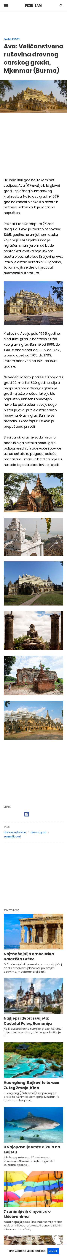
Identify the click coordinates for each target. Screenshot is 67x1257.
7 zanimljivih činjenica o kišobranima (27, 1214)
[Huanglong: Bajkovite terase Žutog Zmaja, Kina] (33, 1060)
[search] (61, 5)
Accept (53, 1251)
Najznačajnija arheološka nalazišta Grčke (29, 956)
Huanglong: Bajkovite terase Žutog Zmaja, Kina (31, 1085)
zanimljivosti (12, 836)
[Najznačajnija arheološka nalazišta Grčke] (33, 931)
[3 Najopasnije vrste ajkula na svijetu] (33, 1125)
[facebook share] (26, 814)
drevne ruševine (15, 832)
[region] (33, 22)
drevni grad (38, 832)
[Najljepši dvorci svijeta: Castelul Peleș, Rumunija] (33, 996)
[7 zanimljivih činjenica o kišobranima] (33, 1189)
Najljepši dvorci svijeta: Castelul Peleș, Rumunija (28, 1021)
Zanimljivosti (12, 39)
